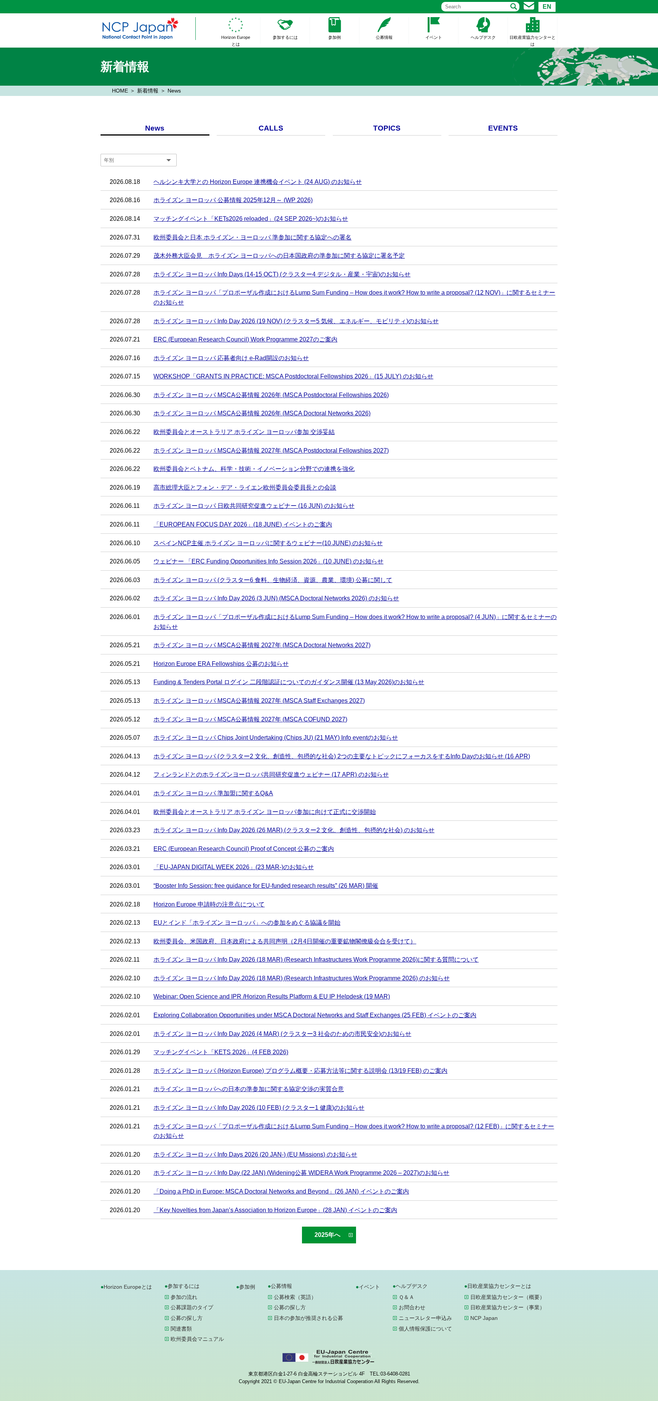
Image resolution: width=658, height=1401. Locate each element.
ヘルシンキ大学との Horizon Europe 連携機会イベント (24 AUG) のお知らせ (257, 182)
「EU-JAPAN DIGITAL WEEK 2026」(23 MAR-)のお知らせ (233, 867)
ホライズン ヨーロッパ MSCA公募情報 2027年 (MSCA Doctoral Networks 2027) (262, 645)
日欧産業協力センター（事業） (507, 1307)
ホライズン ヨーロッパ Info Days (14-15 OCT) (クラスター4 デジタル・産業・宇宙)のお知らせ (281, 274)
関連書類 (181, 1329)
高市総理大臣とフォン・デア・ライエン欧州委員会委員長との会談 (244, 487)
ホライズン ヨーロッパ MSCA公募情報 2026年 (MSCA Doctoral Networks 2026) (262, 413)
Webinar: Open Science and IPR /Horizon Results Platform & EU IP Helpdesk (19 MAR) (271, 996)
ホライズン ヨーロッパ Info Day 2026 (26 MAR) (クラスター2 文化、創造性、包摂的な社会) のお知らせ (293, 830)
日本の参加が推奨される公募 (308, 1318)
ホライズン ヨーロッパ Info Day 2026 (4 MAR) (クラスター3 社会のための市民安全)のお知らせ (282, 1034)
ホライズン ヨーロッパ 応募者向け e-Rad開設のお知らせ (231, 358)
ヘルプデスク (483, 37)
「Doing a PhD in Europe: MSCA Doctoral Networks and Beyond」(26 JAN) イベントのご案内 (281, 1191)
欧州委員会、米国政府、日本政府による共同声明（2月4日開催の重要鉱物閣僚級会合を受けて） (284, 941)
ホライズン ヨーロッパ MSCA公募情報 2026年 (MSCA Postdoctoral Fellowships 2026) (271, 395)
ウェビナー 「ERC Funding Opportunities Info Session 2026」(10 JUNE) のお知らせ (268, 561)
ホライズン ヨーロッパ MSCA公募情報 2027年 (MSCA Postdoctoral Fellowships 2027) (271, 450)
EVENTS (503, 128)
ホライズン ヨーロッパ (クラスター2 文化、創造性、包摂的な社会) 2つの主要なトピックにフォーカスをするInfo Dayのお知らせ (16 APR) (341, 756)
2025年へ (327, 1235)
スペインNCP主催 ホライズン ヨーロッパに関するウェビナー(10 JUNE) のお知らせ (268, 543)
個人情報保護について (425, 1329)
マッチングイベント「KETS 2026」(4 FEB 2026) (220, 1052)
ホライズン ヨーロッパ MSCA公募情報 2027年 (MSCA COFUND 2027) (250, 719)
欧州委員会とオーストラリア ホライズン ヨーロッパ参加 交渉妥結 (244, 432)
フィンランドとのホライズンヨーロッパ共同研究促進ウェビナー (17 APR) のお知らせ (271, 774)
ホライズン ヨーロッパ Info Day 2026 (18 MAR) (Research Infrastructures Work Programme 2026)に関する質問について (316, 959)
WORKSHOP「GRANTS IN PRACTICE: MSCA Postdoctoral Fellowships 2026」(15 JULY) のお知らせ (293, 376)
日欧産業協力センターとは (532, 40)
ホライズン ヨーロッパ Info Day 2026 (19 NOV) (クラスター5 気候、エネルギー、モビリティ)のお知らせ (296, 321)
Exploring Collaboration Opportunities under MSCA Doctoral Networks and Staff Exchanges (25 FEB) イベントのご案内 (314, 1015)
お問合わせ (412, 1307)
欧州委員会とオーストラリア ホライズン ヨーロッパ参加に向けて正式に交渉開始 (264, 812)
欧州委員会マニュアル (197, 1339)
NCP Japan (484, 1318)
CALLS (271, 128)
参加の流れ (184, 1297)
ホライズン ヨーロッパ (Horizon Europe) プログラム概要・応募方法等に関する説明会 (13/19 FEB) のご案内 (300, 1071)
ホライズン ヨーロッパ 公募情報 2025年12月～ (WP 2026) (233, 200)
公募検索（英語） (295, 1297)
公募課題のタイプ (192, 1307)
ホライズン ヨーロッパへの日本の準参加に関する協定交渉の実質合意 (248, 1089)
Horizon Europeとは (235, 40)
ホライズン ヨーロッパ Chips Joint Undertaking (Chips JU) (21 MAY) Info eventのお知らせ (275, 737)
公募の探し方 (187, 1318)
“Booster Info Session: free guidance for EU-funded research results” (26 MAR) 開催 (265, 885)
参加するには (285, 37)
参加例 (334, 37)
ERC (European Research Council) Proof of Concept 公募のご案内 (243, 849)
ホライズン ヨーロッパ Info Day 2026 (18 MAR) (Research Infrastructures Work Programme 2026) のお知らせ (301, 978)
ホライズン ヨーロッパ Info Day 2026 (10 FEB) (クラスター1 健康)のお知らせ (258, 1107)
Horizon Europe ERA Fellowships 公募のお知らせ (221, 664)
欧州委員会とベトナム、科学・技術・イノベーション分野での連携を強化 (254, 469)
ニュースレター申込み (425, 1318)
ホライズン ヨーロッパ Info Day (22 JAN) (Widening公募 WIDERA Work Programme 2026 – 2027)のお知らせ (301, 1173)
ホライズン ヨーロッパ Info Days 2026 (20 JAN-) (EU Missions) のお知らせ (255, 1154)
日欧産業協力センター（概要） (507, 1297)
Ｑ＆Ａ (406, 1297)
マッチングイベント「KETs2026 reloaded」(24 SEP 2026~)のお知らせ (250, 218)
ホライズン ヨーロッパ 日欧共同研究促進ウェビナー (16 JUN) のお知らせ (254, 506)
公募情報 (384, 37)
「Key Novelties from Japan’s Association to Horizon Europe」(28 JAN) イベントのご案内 (275, 1210)
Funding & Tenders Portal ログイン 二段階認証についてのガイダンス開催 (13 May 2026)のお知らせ (288, 682)
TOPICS (387, 128)
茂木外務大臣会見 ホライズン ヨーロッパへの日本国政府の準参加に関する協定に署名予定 (279, 255)
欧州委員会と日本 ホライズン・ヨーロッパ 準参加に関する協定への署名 (252, 237)
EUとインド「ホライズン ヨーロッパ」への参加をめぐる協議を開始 (246, 922)
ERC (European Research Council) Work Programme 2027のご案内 (245, 339)
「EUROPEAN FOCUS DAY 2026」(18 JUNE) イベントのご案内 (242, 524)
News (154, 128)
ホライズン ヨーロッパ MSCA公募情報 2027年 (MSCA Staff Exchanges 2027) (259, 700)
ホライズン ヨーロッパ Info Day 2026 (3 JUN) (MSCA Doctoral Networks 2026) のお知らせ (276, 598)
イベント (433, 37)
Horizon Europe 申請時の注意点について (209, 904)
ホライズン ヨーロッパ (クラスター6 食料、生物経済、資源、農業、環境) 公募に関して (272, 580)
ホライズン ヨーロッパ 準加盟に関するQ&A (213, 793)
